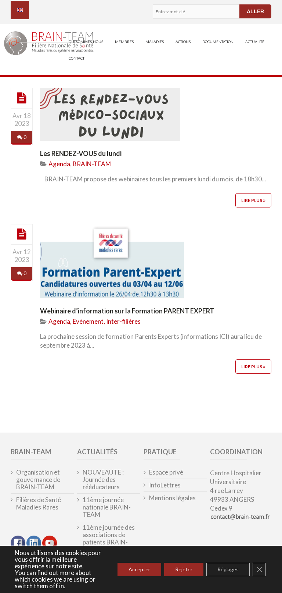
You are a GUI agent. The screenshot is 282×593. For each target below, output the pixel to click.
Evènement (88, 321)
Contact (76, 58)
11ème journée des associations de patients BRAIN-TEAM (109, 538)
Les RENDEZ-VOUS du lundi (81, 153)
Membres (124, 41)
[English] (20, 10)
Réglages (228, 569)
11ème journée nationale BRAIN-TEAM (107, 507)
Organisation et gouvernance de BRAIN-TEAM (38, 480)
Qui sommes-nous (86, 41)
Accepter (139, 569)
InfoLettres (165, 485)
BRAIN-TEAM (92, 164)
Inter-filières (123, 321)
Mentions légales (172, 498)
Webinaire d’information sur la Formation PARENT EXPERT (127, 311)
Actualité (254, 41)
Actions (183, 41)
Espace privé (166, 472)
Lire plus (252, 200)
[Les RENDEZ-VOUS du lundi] (21, 98)
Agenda (59, 164)
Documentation (218, 41)
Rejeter (183, 569)
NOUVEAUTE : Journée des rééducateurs (103, 480)
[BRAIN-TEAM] (37, 44)
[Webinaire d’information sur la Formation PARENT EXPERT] (21, 234)
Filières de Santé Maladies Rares (38, 503)
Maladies (154, 41)
